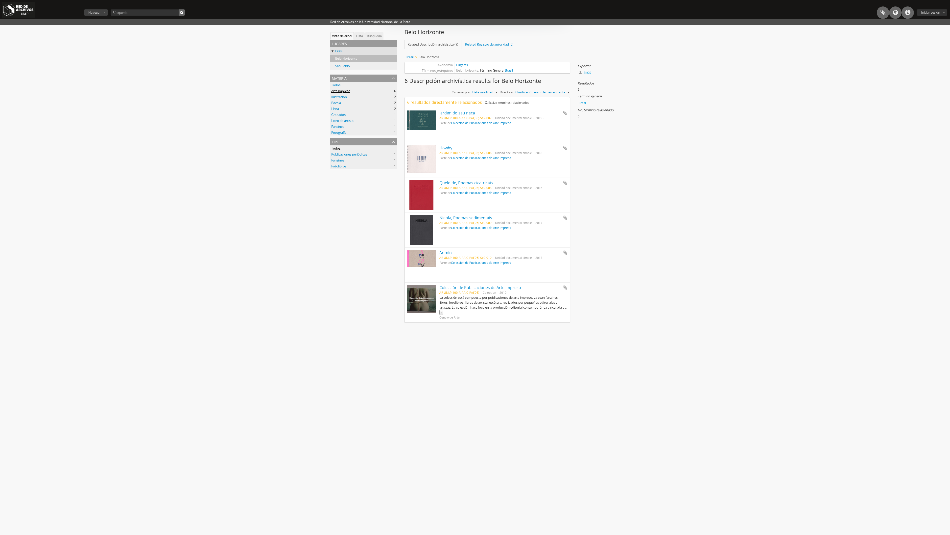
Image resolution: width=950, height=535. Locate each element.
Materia (339, 78)
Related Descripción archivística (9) (433, 44)
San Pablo (342, 66)
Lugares (462, 65)
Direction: (507, 92)
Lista (359, 36)
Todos (335, 85)
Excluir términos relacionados (508, 103)
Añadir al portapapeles (565, 112)
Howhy (445, 148)
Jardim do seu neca (457, 113)
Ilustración (339, 97)
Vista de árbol (342, 36)
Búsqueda (374, 36)
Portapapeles (883, 12)
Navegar (94, 12)
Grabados (338, 114)
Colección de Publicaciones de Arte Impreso (481, 123)
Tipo (335, 141)
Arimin (445, 252)
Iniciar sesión (930, 12)
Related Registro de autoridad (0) (489, 44)
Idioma (895, 12)
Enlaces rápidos (908, 12)
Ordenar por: (461, 92)
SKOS (587, 73)
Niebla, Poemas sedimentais (465, 217)
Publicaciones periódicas (349, 154)
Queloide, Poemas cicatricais (466, 183)
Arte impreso (340, 91)
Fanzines (337, 126)
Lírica (335, 109)
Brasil (339, 51)
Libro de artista (342, 120)
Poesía (336, 103)
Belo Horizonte (346, 58)
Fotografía (338, 132)
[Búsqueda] (182, 12)
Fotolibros (338, 166)
